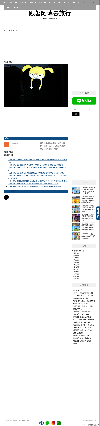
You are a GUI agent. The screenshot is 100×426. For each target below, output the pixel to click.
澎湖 (89, 327)
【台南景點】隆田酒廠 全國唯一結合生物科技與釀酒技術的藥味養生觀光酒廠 (34, 186)
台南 (89, 311)
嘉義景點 (32, 2)
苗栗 (74, 333)
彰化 (85, 325)
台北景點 (71, 2)
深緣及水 (83, 327)
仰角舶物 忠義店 (78, 298)
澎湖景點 (17, 7)
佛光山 (87, 298)
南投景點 (76, 253)
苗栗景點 (13, 2)
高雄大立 (88, 338)
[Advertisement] (36, 47)
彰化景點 (52, 2)
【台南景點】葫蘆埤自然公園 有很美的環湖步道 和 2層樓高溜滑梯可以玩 (33, 184)
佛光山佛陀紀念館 (79, 301)
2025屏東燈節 (77, 290)
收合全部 (81, 251)
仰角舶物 (91, 296)
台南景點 (42, 2)
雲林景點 (23, 2)
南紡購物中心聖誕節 (80, 311)
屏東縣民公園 (77, 325)
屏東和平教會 (77, 322)
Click (98, 213)
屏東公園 (91, 319)
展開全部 (75, 251)
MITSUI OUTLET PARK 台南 (83, 293)
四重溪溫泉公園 (85, 317)
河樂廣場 (76, 327)
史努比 (82, 314)
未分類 (76, 269)
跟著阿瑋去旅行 (50, 13)
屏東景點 (76, 265)
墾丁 (74, 319)
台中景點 (7, 7)
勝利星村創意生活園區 (80, 303)
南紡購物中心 (77, 309)
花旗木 (90, 330)
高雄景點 (61, 2)
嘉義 (87, 314)
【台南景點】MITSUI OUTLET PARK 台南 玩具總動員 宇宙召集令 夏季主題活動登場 (37, 181)
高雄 (81, 338)
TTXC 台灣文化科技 (80, 296)
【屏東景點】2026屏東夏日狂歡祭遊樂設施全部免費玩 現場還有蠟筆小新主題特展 (36, 173)
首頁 (5, 2)
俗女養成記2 (91, 301)
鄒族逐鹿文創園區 (79, 335)
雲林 (88, 335)
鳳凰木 (75, 343)
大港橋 (79, 319)
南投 (83, 306)
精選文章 (83, 330)
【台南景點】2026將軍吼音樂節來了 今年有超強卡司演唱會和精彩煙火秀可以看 (35, 165)
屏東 (84, 319)
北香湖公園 (76, 306)
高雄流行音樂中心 (86, 341)
